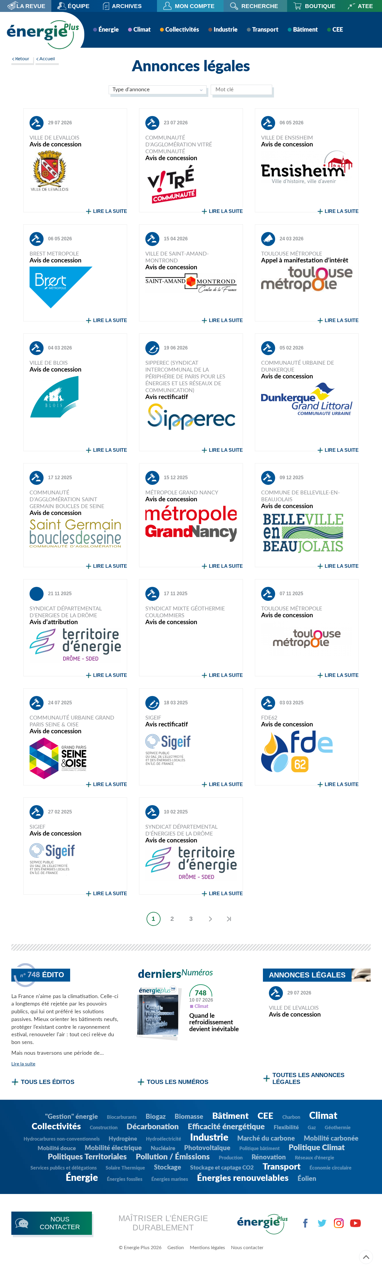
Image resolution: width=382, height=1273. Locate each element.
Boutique (320, 6)
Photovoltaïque (207, 1148)
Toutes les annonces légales (308, 1078)
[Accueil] (42, 34)
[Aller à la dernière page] (229, 919)
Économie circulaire (330, 1168)
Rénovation (269, 1157)
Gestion (175, 1247)
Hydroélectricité (163, 1139)
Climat (142, 30)
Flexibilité (286, 1127)
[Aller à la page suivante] (210, 919)
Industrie (226, 30)
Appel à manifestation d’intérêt (304, 260)
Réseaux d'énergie (314, 1158)
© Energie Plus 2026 (140, 1247)
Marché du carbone (266, 1138)
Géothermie (338, 1127)
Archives (127, 6)
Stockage (167, 1167)
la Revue (30, 6)
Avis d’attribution (54, 622)
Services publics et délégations (63, 1168)
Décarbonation (153, 1127)
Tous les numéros (177, 1082)
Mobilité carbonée (331, 1138)
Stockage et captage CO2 (222, 1168)
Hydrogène (123, 1139)
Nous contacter (247, 1247)
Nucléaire (163, 1148)
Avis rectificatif (166, 397)
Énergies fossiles (124, 1179)
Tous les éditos (47, 1082)
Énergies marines (169, 1179)
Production (231, 1158)
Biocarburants (122, 1117)
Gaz (312, 1127)
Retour (22, 58)
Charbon (291, 1117)
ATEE (365, 6)
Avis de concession (55, 144)
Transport (265, 30)
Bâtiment (305, 30)
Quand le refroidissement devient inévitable (214, 1023)
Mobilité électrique (113, 1148)
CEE (337, 30)
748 (201, 993)
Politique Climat (317, 1148)
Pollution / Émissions (173, 1157)
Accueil (47, 58)
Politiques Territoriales (87, 1157)
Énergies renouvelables (243, 1178)
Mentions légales (207, 1247)
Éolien (307, 1178)
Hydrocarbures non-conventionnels (62, 1139)
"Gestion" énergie (71, 1116)
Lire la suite (110, 211)
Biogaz (156, 1116)
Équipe (79, 6)
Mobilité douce (57, 1148)
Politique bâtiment (259, 1148)
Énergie (108, 30)
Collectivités (182, 30)
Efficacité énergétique (226, 1127)
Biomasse (189, 1116)
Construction (104, 1127)
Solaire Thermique (125, 1168)
